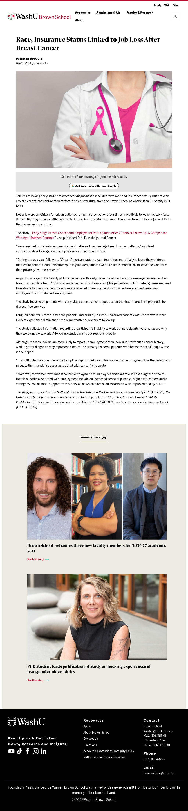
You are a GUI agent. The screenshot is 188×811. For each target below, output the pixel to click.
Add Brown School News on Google (94, 186)
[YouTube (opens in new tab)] (11, 751)
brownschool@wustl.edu (160, 773)
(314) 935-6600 (154, 759)
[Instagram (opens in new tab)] (35, 751)
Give (175, 5)
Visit (167, 5)
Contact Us (90, 738)
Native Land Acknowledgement (104, 757)
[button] (175, 16)
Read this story (35, 559)
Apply (157, 5)
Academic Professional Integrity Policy (108, 751)
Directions (90, 745)
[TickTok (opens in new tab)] (19, 751)
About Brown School (96, 732)
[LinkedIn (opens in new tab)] (43, 751)
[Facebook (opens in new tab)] (27, 751)
